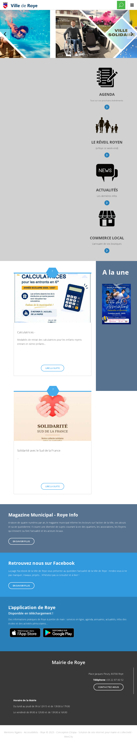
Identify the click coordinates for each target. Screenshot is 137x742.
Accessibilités (31, 732)
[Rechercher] (121, 4)
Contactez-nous (108, 687)
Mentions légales (13, 732)
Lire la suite (52, 368)
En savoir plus (107, 107)
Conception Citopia (66, 732)
